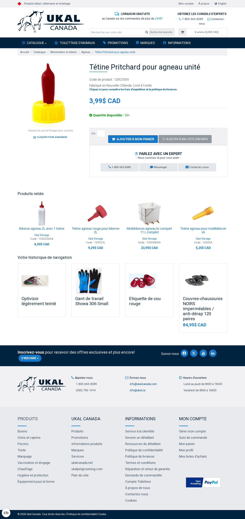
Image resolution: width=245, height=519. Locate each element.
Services (77, 456)
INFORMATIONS (179, 43)
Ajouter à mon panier (135, 139)
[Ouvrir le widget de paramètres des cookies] (6, 513)
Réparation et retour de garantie (147, 469)
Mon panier (187, 444)
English (222, 3)
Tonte (22, 450)
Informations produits (86, 444)
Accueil (24, 52)
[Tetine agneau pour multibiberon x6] (203, 213)
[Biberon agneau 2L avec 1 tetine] (41, 213)
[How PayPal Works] (203, 482)
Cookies (131, 500)
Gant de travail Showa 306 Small (91, 301)
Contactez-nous (199, 167)
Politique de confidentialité (144, 450)
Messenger (160, 167)
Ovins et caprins (29, 437)
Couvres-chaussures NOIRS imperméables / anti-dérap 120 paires (203, 308)
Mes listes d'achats (193, 456)
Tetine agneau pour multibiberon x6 (203, 230)
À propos (203, 3)
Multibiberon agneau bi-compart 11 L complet (149, 230)
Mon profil (186, 450)
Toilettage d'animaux (77, 43)
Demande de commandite (143, 475)
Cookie (102, 514)
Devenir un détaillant (139, 437)
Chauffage (25, 469)
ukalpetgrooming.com (87, 469)
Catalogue (35, 43)
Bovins (22, 431)
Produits (28, 418)
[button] (206, 32)
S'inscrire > (30, 358)
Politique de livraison (139, 456)
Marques (147, 43)
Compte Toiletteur (138, 481)
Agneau (85, 52)
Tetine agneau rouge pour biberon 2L (95, 230)
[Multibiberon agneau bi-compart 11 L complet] (149, 213)
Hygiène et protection (33, 475)
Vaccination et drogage (34, 463)
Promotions (118, 43)
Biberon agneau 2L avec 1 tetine (41, 228)
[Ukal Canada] (51, 21)
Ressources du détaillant (143, 444)
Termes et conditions (140, 463)
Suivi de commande (193, 437)
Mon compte (186, 3)
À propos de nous (137, 488)
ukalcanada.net (82, 463)
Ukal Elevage (41, 235)
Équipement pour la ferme (36, 481)
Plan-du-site (80, 475)
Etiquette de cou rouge (145, 301)
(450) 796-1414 (86, 390)
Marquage (25, 456)
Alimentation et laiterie (63, 52)
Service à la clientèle (139, 431)
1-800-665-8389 (192, 19)
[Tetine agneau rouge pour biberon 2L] (95, 213)
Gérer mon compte (192, 431)
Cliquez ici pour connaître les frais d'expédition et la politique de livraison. (133, 89)
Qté (93, 133)
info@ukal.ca (137, 390)
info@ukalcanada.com (143, 384)
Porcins (23, 444)
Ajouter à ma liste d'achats (187, 139)
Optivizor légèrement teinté (39, 301)
